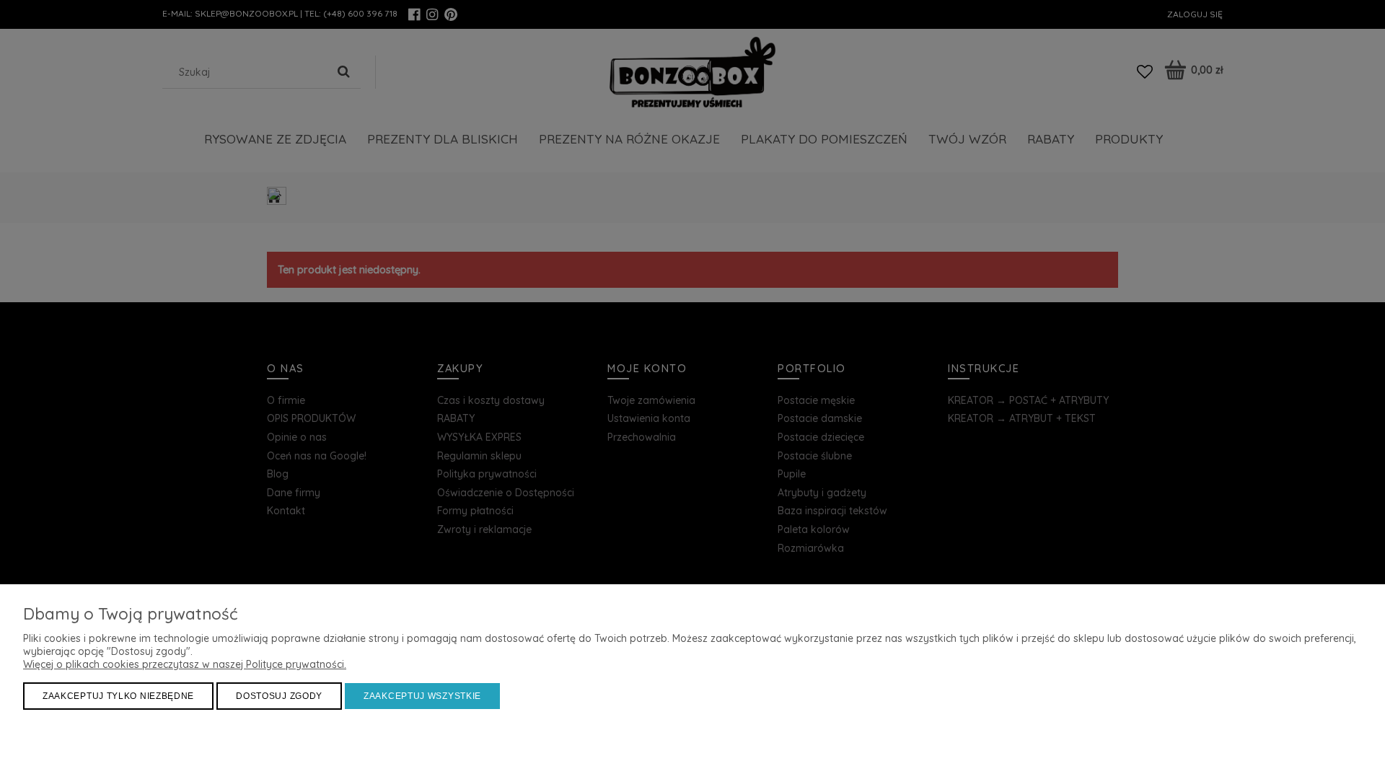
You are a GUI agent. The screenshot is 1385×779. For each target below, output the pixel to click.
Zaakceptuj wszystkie (422, 696)
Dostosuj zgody (279, 696)
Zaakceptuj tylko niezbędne (118, 696)
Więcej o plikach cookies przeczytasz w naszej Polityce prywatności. (184, 664)
